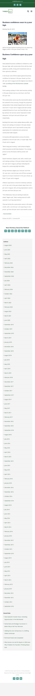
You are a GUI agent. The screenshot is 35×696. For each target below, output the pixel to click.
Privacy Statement (25, 670)
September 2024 (9, 276)
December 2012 (9, 593)
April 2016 (7, 452)
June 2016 (7, 443)
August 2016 (8, 434)
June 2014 (7, 514)
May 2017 (7, 408)
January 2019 (8, 342)
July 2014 (7, 509)
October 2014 (8, 496)
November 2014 (9, 492)
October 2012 (8, 602)
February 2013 (9, 584)
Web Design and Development (16, 673)
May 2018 (7, 364)
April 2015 (7, 474)
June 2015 (7, 465)
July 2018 (7, 360)
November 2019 (9, 324)
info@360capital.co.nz (17, 1)
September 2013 (9, 553)
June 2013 (7, 567)
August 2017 (8, 399)
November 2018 (9, 351)
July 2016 (7, 439)
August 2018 (8, 355)
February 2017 (9, 417)
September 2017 (9, 395)
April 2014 (7, 522)
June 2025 (7, 250)
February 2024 (9, 289)
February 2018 (9, 377)
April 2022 (7, 298)
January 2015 (8, 483)
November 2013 (9, 544)
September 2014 (9, 501)
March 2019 (8, 338)
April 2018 (7, 368)
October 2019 (8, 329)
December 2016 (9, 421)
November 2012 (9, 597)
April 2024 (7, 285)
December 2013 (9, 540)
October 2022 (8, 294)
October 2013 (8, 549)
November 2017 (9, 386)
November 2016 (9, 426)
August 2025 (8, 245)
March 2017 (8, 412)
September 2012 (9, 606)
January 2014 (8, 536)
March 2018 (8, 373)
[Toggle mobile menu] (31, 11)
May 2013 (7, 571)
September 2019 (9, 333)
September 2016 (9, 430)
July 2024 (7, 280)
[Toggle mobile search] (28, 11)
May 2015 (7, 470)
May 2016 (7, 448)
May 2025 (7, 254)
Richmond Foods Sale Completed (14, 638)
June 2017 (7, 404)
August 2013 (8, 558)
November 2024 (9, 272)
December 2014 (9, 487)
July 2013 (7, 562)
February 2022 (9, 307)
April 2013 (7, 575)
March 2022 (8, 302)
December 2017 (9, 382)
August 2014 (8, 505)
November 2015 (9, 461)
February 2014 (9, 531)
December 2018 (9, 346)
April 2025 (7, 258)
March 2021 (8, 316)
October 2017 (8, 390)
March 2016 (8, 456)
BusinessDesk (7, 214)
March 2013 (8, 580)
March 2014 (8, 527)
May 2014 (7, 518)
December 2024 (9, 267)
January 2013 (8, 589)
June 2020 (7, 320)
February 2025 (9, 263)
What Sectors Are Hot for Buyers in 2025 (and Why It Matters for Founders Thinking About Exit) (17, 644)
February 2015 (9, 478)
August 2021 (8, 311)
